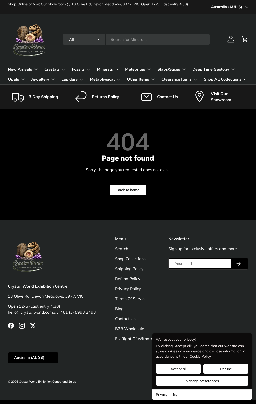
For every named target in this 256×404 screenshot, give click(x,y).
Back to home (128, 190)
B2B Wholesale (129, 328)
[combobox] (136, 39)
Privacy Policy (128, 288)
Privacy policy (167, 394)
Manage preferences (202, 381)
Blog (119, 308)
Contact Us (125, 318)
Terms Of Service (131, 298)
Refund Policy (127, 278)
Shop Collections (130, 258)
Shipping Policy (129, 268)
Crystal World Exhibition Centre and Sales (47, 381)
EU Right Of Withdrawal (137, 338)
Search (121, 248)
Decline (226, 369)
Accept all (178, 369)
